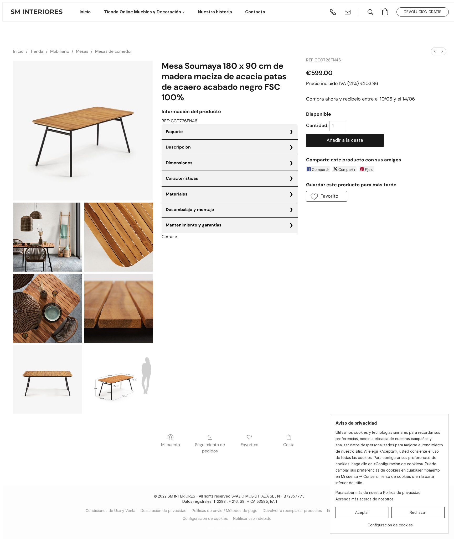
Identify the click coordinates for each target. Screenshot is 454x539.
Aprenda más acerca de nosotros (365, 499)
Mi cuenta (170, 444)
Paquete (174, 131)
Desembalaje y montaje (190, 209)
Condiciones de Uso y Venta (110, 510)
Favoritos (249, 444)
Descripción (178, 147)
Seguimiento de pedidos (210, 448)
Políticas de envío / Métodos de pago (224, 510)
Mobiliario (59, 51)
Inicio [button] (85, 11)
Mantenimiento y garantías (193, 225)
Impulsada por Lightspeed (229, 527)
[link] (390, 523)
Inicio (18, 51)
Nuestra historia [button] (215, 11)
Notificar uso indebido (252, 518)
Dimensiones (179, 163)
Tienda (36, 51)
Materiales (177, 194)
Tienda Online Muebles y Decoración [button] (143, 11)
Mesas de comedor (113, 51)
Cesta (289, 444)
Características (182, 178)
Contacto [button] (255, 11)
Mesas (82, 51)
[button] (37, 11)
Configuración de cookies (205, 518)
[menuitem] (434, 51)
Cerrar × (169, 236)
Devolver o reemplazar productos (292, 510)
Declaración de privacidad (164, 510)
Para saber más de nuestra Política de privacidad (378, 492)
